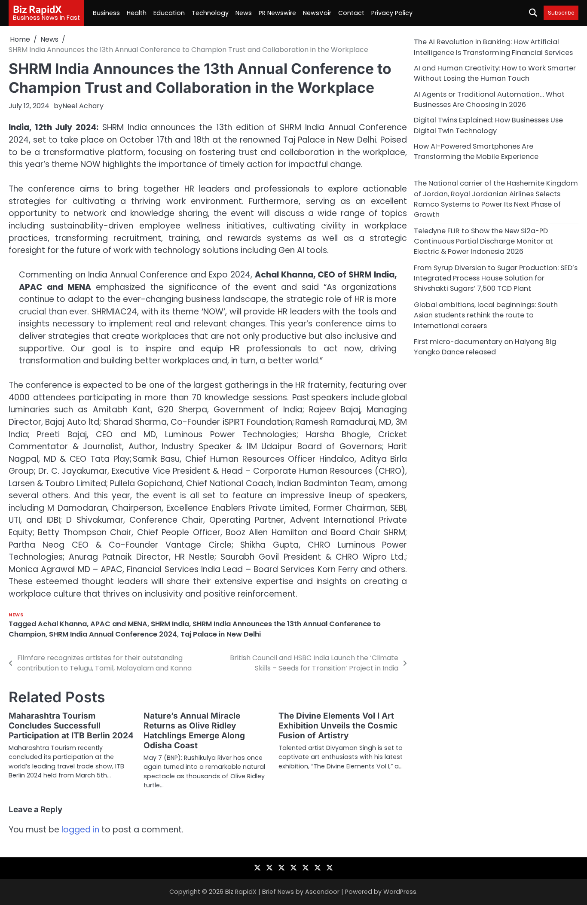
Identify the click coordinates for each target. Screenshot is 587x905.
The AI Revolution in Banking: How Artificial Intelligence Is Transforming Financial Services (493, 47)
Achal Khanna (62, 624)
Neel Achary (83, 106)
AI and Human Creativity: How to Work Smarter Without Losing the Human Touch (495, 73)
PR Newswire (277, 13)
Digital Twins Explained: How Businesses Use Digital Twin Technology (488, 125)
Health (137, 13)
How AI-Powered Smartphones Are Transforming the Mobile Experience (476, 151)
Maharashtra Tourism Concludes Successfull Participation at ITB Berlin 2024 (71, 725)
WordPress (399, 891)
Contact (351, 13)
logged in (80, 829)
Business (106, 13)
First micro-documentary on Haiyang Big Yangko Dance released (485, 346)
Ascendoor (322, 891)
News (243, 13)
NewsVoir (317, 13)
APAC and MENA (118, 624)
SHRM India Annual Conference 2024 (113, 634)
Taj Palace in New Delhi (220, 634)
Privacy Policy (392, 13)
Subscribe (561, 12)
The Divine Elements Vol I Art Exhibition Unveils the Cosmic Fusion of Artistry (337, 725)
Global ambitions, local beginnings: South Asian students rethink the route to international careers (486, 314)
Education (169, 13)
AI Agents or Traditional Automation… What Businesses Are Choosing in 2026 (489, 99)
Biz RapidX (37, 9)
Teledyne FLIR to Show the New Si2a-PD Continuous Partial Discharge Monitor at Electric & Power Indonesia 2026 (483, 240)
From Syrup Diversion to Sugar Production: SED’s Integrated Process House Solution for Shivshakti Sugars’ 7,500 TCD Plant (496, 277)
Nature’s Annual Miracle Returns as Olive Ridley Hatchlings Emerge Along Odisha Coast (194, 730)
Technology (210, 13)
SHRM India (170, 624)
